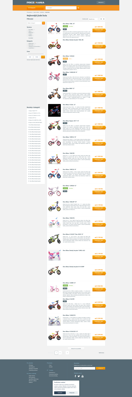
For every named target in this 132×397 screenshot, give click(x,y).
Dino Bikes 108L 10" (69, 23)
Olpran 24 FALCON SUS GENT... (36, 122)
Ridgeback (31, 32)
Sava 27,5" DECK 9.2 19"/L (34, 113)
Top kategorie (32, 366)
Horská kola (32, 48)
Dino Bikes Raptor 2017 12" (71, 121)
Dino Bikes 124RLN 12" (69, 185)
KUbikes (31, 35)
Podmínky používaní (33, 370)
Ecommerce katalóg (53, 375)
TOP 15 (65, 288)
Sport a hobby (36, 12)
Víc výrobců (31, 37)
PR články (31, 365)
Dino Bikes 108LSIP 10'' (70, 202)
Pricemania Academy (53, 374)
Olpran (31, 31)
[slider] (27, 53)
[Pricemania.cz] (35, 2)
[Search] (78, 7)
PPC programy (32, 377)
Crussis (31, 34)
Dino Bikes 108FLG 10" (69, 137)
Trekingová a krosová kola (35, 46)
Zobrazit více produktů (76, 348)
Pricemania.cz (29, 12)
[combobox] (93, 19)
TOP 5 (65, 61)
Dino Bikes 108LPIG (69, 218)
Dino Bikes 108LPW (68, 153)
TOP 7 (65, 29)
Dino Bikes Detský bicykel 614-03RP (73, 266)
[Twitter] (79, 377)
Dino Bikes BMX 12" (69, 88)
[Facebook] (75, 377)
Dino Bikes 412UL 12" (69, 104)
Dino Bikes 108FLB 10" (69, 169)
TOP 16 (65, 191)
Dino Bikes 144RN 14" (69, 283)
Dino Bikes (32, 29)
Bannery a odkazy (33, 380)
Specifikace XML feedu (33, 379)
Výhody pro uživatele (33, 368)
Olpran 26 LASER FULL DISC (35, 120)
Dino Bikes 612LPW (68, 299)
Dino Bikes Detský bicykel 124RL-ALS (74, 250)
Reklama (31, 382)
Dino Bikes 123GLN (68, 56)
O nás (50, 365)
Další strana (101, 352)
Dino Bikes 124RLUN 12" (70, 72)
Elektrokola (32, 44)
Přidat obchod (32, 375)
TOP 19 (65, 90)
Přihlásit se (100, 2)
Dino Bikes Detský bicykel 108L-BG (73, 40)
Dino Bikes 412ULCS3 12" (70, 331)
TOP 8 (65, 301)
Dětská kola (32, 43)
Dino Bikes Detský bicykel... (35, 124)
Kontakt (50, 366)
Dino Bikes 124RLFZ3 (69, 315)
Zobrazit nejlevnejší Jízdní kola (33, 59)
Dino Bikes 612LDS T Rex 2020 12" (73, 234)
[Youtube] (82, 377)
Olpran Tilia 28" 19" (33, 110)
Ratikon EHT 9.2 (32, 117)
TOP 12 (65, 123)
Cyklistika (42, 12)
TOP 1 (65, 74)
